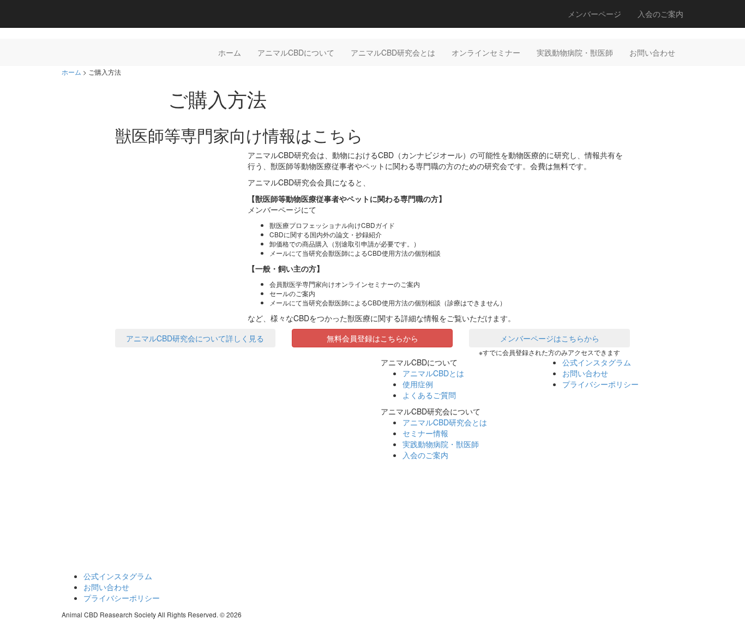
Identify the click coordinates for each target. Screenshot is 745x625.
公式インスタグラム (596, 362)
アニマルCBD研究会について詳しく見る (195, 338)
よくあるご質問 (429, 394)
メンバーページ (594, 13)
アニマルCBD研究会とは (393, 52)
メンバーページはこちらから (549, 338)
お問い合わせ (652, 52)
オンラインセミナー (486, 52)
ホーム (229, 52)
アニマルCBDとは (433, 373)
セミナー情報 (425, 433)
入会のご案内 (660, 13)
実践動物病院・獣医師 (575, 52)
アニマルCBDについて (295, 52)
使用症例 (417, 383)
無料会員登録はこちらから (372, 338)
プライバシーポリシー (600, 383)
